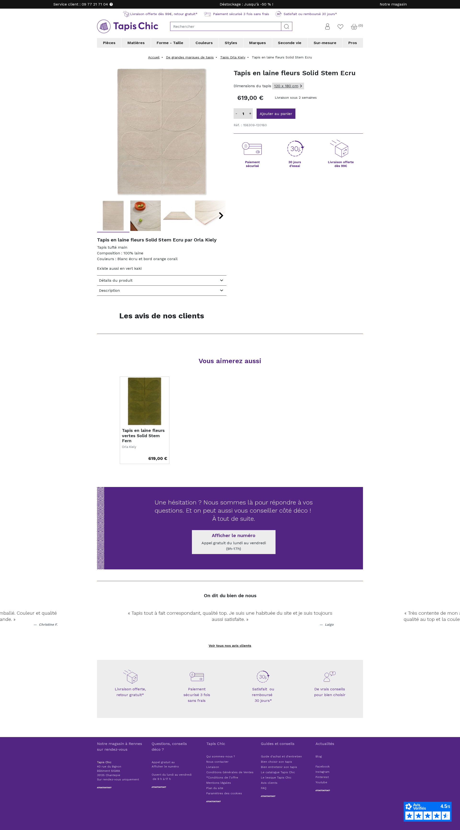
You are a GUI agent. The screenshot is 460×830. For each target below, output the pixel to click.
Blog (319, 756)
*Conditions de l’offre (222, 777)
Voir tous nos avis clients (230, 645)
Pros (352, 42)
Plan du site (214, 788)
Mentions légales (218, 782)
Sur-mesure (325, 42)
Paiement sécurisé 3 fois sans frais (197, 695)
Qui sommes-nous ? (220, 756)
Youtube (321, 782)
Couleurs (204, 42)
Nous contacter (217, 761)
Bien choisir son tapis (276, 761)
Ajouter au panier (276, 113)
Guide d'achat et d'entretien (281, 756)
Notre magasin (393, 4)
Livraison (212, 767)
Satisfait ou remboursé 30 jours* (263, 695)
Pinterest (322, 777)
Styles (231, 42)
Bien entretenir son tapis (279, 767)
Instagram (322, 771)
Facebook (323, 766)
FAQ (263, 788)
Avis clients (269, 782)
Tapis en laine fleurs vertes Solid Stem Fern (143, 435)
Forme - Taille (170, 42)
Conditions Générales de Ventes (229, 772)
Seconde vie (289, 42)
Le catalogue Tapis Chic (278, 772)
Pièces (109, 42)
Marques (257, 42)
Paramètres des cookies (224, 793)
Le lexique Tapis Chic (276, 777)
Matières (136, 42)
